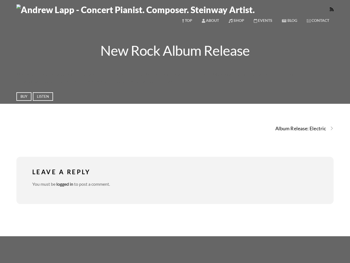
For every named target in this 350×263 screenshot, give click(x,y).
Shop (238, 20)
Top (188, 20)
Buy (24, 96)
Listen (43, 96)
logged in (64, 184)
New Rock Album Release (175, 50)
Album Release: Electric (300, 128)
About (212, 20)
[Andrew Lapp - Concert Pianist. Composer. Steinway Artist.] (135, 9)
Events (264, 20)
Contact (320, 20)
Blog (292, 20)
